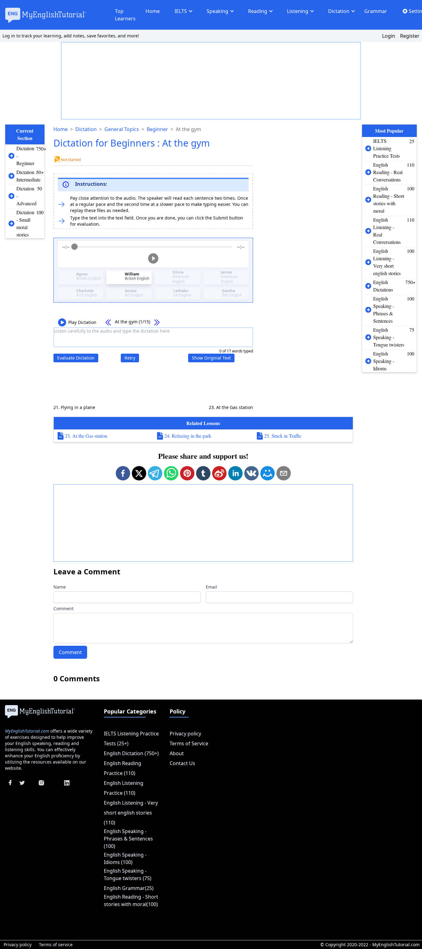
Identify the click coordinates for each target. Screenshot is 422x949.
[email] (283, 473)
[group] (153, 254)
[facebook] (123, 473)
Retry (129, 358)
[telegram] (155, 473)
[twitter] (139, 473)
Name (59, 587)
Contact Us (182, 763)
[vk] (251, 473)
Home (153, 11)
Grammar (375, 11)
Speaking (217, 11)
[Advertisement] (211, 81)
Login (388, 35)
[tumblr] (203, 473)
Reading (257, 11)
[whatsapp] (171, 473)
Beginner (157, 129)
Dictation (338, 11)
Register (410, 35)
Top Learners (125, 15)
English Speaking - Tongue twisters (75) (127, 874)
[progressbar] (153, 247)
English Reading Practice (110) (122, 768)
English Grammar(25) (129, 888)
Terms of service (56, 944)
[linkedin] (235, 473)
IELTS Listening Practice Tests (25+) (131, 738)
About (177, 753)
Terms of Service (189, 743)
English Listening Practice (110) (123, 788)
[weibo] (219, 473)
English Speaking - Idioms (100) (125, 858)
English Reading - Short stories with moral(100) (131, 900)
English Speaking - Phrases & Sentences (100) (128, 838)
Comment (63, 608)
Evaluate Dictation (76, 358)
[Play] (153, 258)
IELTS (181, 11)
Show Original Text (211, 358)
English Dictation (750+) (131, 753)
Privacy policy (185, 733)
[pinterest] (187, 473)
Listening (297, 11)
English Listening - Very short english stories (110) (131, 812)
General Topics (121, 129)
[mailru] (267, 473)
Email (211, 587)
